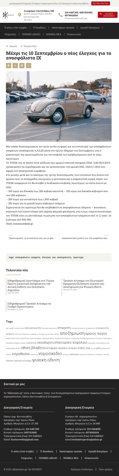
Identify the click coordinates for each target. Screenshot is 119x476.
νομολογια (34, 354)
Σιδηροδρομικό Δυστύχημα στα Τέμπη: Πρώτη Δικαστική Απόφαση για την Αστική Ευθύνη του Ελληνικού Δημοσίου (30, 285)
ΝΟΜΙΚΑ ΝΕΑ (53, 34)
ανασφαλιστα (90, 328)
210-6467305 (32, 428)
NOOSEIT (37, 469)
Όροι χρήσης (105, 469)
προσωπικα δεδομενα (87, 354)
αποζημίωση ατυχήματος (29, 334)
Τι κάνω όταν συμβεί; (15, 27)
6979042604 (92, 432)
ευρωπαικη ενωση (102, 343)
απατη (17, 334)
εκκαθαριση (45, 342)
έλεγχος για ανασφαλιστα (56, 257)
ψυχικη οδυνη (46, 360)
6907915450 (30, 432)
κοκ (88, 348)
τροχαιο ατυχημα (22, 360)
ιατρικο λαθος (76, 348)
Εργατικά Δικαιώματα (49, 328)
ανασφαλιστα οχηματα (27, 257)
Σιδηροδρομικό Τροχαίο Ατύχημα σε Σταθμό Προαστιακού (29, 305)
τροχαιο (10, 360)
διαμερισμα (76, 338)
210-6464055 (93, 428)
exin (22, 328)
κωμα (93, 348)
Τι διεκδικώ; (39, 27)
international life (32, 328)
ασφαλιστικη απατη (13, 338)
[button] (8, 65)
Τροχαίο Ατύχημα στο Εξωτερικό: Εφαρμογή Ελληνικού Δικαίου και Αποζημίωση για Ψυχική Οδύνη (83, 284)
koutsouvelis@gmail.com (25, 439)
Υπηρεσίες (10, 34)
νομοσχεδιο (50, 353)
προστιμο (74, 354)
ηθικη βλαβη (31, 347)
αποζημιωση (72, 333)
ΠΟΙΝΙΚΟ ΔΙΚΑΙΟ (31, 34)
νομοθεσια (21, 353)
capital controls (14, 328)
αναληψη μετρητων (78, 328)
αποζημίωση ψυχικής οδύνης (48, 334)
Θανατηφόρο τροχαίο (63, 27)
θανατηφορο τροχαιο (54, 348)
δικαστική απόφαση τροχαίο (16, 343)
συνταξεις (99, 354)
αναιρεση (64, 328)
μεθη (98, 348)
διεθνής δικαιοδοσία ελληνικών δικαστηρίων (96, 338)
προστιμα (78, 257)
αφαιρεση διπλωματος (63, 338)
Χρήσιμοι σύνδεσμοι (82, 469)
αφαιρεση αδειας (48, 338)
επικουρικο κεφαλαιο (71, 342)
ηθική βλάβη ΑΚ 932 (13, 348)
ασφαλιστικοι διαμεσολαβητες (31, 338)
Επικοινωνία (74, 34)
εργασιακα (91, 343)
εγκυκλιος (31, 342)
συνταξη (106, 354)
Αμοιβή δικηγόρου (90, 27)
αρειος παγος (96, 333)
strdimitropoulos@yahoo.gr (87, 439)
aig (7, 328)
